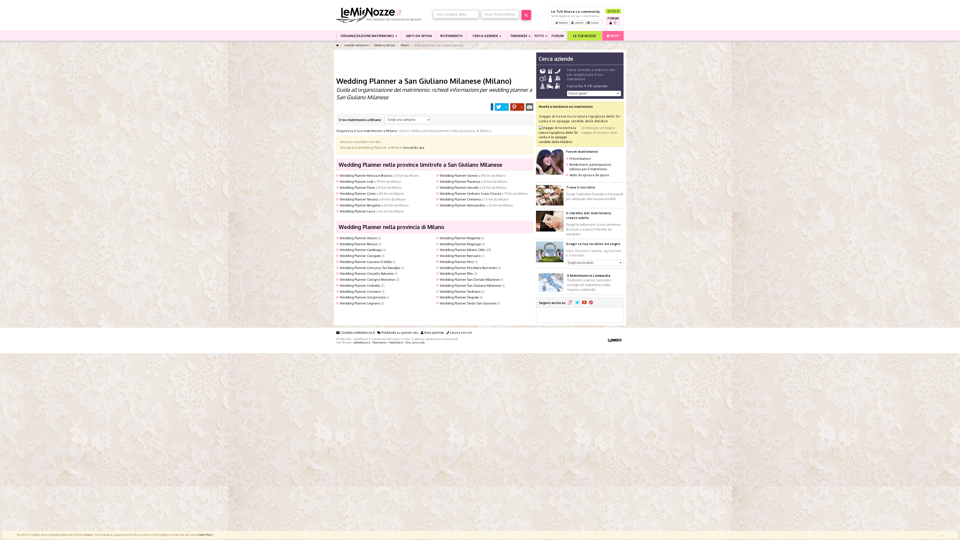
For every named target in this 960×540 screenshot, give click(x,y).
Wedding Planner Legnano (360, 303)
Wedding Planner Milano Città (462, 250)
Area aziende (433, 332)
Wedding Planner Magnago (460, 244)
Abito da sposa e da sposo (589, 175)
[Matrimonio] (383, 15)
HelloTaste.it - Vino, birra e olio (406, 342)
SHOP (614, 36)
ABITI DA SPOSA (419, 36)
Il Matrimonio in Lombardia (588, 276)
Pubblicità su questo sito (399, 332)
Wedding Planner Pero (457, 262)
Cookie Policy (205, 534)
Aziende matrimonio (356, 45)
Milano (404, 45)
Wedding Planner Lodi (356, 182)
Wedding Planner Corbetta (360, 286)
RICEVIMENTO (451, 36)
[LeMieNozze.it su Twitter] (577, 303)
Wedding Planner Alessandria (462, 205)
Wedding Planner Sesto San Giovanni (468, 303)
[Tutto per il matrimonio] (337, 45)
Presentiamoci (580, 158)
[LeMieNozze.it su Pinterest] (591, 303)
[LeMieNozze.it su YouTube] (584, 303)
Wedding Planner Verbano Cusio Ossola (470, 194)
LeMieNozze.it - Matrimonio (369, 342)
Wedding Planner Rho (456, 274)
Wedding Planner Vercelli (459, 188)
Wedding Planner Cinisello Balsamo (367, 274)
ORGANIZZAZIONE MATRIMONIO (367, 36)
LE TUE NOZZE (584, 36)
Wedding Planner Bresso (359, 244)
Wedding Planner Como (358, 194)
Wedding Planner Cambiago (361, 250)
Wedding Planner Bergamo (360, 205)
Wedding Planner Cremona (460, 199)
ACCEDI (612, 11)
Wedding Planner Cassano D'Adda (366, 262)
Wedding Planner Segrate (459, 297)
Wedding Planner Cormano (360, 292)
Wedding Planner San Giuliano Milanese (470, 286)
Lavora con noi (461, 332)
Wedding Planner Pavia (357, 188)
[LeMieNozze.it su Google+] (570, 303)
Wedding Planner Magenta (460, 238)
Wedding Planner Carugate (360, 256)
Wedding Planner (384, 45)
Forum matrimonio (582, 152)
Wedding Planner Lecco (358, 211)
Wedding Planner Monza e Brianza (366, 176)
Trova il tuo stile (580, 187)
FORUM (558, 36)
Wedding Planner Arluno (358, 238)
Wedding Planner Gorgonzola (362, 297)
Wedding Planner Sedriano (460, 292)
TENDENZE (519, 36)
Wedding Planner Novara (359, 199)
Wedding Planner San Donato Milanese (470, 280)
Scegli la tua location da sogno (593, 244)
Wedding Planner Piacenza (460, 182)
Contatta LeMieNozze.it (357, 332)
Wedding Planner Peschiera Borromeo (468, 268)
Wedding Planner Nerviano (460, 256)
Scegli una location (581, 262)
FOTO (539, 36)
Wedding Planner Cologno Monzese (367, 280)
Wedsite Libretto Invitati (578, 22)
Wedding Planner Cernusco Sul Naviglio (370, 268)
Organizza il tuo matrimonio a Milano (366, 131)
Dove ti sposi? (577, 93)
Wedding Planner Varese (459, 176)
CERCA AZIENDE (485, 36)
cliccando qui (413, 148)
